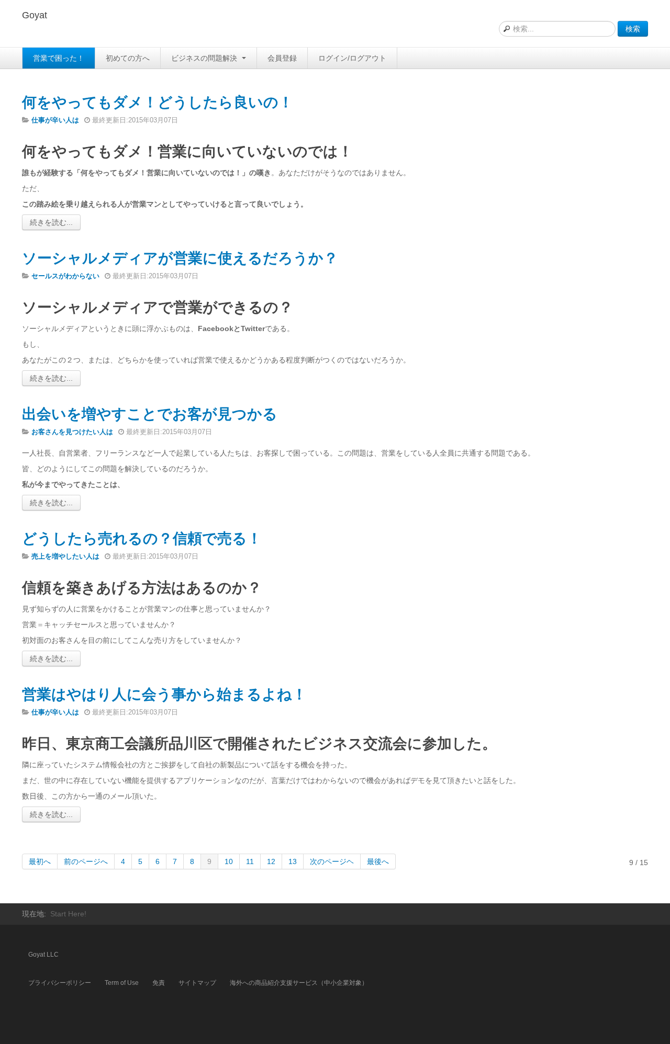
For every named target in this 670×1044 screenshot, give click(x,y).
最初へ (40, 861)
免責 (158, 982)
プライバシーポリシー (59, 982)
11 (250, 861)
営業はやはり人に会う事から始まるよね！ (164, 694)
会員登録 (282, 58)
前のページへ (86, 861)
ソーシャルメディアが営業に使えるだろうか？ (180, 258)
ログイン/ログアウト (352, 58)
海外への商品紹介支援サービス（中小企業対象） (299, 982)
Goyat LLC (43, 954)
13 (292, 861)
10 (229, 861)
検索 (633, 29)
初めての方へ (128, 58)
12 (271, 861)
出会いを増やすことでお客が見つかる (149, 414)
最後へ (378, 861)
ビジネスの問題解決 (205, 58)
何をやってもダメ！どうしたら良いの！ (157, 102)
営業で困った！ (58, 58)
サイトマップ (197, 982)
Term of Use (122, 982)
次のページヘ (332, 861)
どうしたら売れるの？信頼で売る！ (142, 538)
